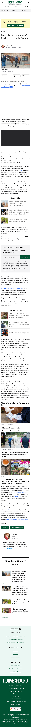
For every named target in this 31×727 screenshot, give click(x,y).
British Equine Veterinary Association (11, 288)
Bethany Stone (6, 606)
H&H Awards (4, 10)
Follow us (18, 76)
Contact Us (15, 654)
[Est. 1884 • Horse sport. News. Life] (15, 2)
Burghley (24, 10)
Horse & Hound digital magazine (15, 642)
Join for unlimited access (15, 25)
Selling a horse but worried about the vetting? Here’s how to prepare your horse (15, 455)
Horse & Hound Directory (15, 668)
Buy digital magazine (15, 691)
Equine (3, 31)
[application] (15, 137)
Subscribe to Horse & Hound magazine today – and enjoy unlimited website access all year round (15, 481)
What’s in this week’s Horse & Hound (15, 636)
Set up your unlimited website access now (17, 519)
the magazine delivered (20, 492)
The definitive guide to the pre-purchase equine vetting (13, 429)
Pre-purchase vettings (17, 527)
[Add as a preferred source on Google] (15, 709)
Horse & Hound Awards (15, 665)
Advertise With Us (15, 657)
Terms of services (22, 262)
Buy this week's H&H (15, 686)
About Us (15, 651)
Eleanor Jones (10, 45)
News (20, 47)
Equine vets (5, 527)
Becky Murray (6, 583)
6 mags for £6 (15, 10)
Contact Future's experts (15, 688)
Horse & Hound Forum (15, 672)
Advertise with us (15, 699)
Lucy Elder (5, 617)
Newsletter (26, 76)
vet (22, 170)
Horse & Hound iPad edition (15, 639)
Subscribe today (12, 509)
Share (5, 76)
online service (18, 496)
